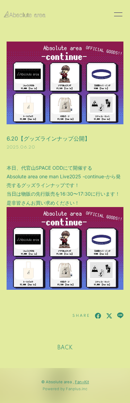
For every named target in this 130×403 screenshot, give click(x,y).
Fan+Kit (82, 381)
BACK (65, 348)
